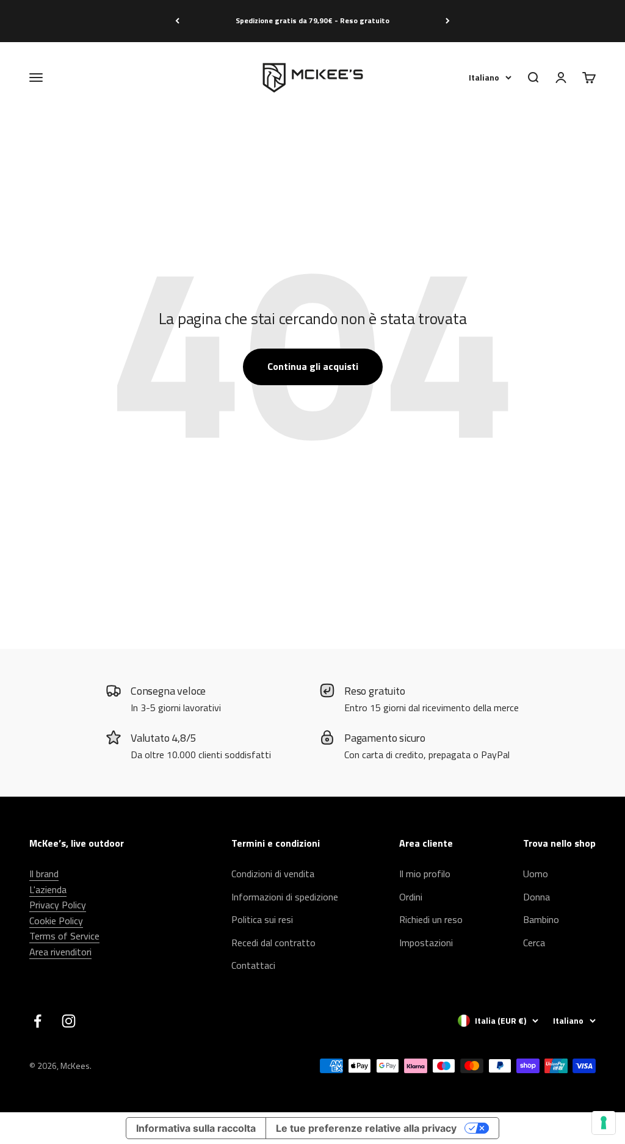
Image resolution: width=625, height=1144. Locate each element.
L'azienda (48, 889)
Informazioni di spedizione (284, 896)
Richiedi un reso (431, 919)
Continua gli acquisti (312, 366)
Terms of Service (64, 936)
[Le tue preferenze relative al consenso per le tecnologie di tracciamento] (603, 1122)
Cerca (534, 942)
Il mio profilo (424, 873)
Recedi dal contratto (273, 942)
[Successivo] (448, 21)
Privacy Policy (57, 904)
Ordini (410, 896)
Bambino (541, 919)
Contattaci (253, 965)
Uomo (535, 873)
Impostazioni (426, 942)
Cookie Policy (56, 920)
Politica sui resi (262, 919)
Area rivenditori (60, 951)
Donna (536, 896)
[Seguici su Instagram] (68, 1021)
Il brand (44, 873)
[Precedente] (177, 21)
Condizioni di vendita (272, 873)
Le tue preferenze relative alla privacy (366, 1128)
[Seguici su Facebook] (37, 1021)
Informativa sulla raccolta (196, 1128)
